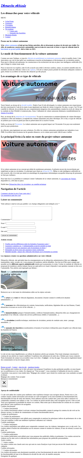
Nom (3, 223)
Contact (7, 37)
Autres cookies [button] (6, 440)
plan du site (23, 367)
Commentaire (6, 219)
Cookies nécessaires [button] (7, 448)
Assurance (8, 23)
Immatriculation (10, 27)
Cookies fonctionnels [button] (8, 406)
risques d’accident (7, 113)
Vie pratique (9, 29)
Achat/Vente (9, 21)
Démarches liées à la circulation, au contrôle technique (27, 184)
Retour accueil (6, 367)
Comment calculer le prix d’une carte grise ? (16, 193)
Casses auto (14, 31)
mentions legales (33, 367)
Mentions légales (11, 35)
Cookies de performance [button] (9, 414)
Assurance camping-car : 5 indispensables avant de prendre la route (28, 246)
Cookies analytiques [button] (8, 422)
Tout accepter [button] (20, 377)
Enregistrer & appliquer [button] (9, 456)
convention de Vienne (68, 179)
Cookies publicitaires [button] (8, 432)
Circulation (9, 25)
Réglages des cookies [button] (8, 377)
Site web (4, 231)
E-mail (4, 227)
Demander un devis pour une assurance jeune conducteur (24, 250)
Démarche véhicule (13, 5)
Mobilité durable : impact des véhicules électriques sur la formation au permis (31, 252)
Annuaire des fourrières (18, 33)
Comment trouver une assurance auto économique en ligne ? (25, 248)
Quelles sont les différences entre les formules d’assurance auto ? (27, 244)
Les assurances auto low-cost (11, 195)
